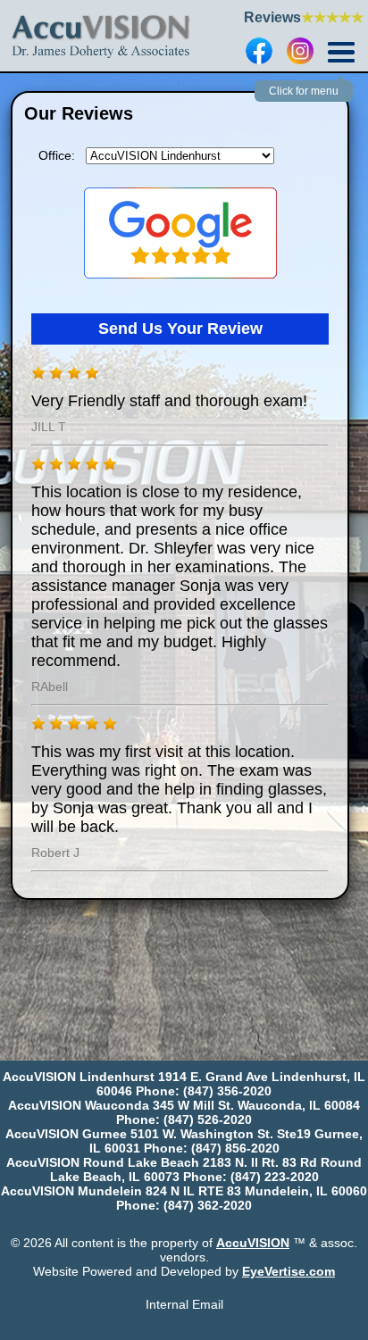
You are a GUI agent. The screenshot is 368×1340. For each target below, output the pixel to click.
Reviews (304, 17)
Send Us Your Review (180, 328)
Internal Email (184, 1304)
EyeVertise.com (288, 1271)
